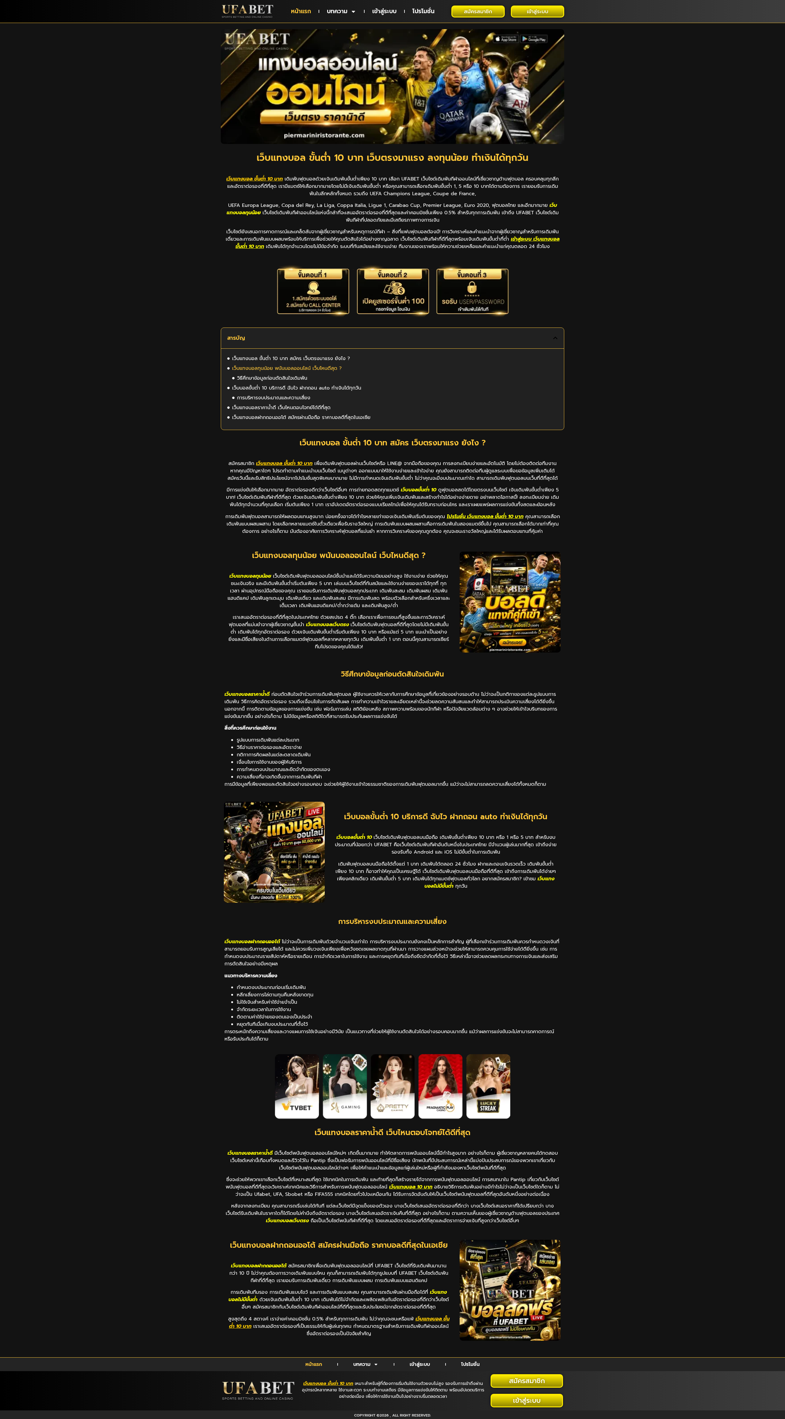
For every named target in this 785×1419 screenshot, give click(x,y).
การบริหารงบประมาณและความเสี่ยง (273, 397)
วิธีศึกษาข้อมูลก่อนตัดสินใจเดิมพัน (272, 378)
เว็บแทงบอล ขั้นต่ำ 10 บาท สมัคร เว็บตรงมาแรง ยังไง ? (291, 358)
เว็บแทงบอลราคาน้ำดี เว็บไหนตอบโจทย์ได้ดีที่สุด (281, 407)
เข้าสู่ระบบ (384, 11)
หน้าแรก (301, 11)
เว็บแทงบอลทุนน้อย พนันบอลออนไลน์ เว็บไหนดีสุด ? (287, 368)
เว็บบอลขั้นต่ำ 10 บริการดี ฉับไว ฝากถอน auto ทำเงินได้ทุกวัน (296, 388)
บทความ (337, 11)
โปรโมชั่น (423, 11)
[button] (555, 337)
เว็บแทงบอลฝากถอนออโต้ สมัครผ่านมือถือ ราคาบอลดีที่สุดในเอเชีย (301, 417)
